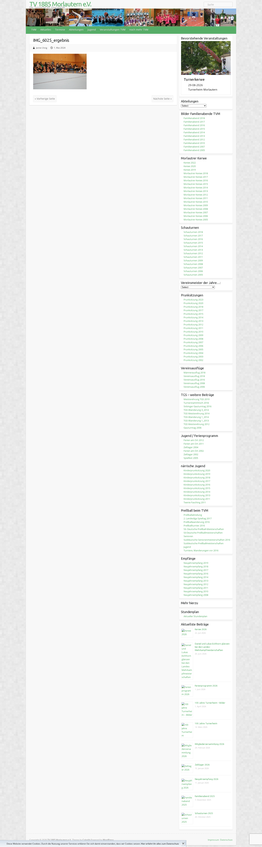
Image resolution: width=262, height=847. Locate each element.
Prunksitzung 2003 (193, 356)
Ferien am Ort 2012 (194, 440)
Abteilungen (76, 29)
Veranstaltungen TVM (112, 29)
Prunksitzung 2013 (193, 321)
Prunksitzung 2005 (193, 349)
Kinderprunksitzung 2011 (197, 498)
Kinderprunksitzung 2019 (197, 474)
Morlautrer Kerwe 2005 (196, 219)
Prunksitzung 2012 (193, 324)
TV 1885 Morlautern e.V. (60, 4)
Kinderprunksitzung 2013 (197, 495)
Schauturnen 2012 (193, 253)
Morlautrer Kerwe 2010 (196, 201)
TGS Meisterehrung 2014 (196, 413)
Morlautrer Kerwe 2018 (196, 173)
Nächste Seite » (162, 98)
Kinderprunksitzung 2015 (197, 488)
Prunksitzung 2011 (193, 328)
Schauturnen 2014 (193, 246)
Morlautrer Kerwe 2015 (196, 184)
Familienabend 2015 (194, 128)
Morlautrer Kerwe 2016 (196, 180)
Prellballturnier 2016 (194, 525)
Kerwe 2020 (190, 166)
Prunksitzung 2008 (193, 338)
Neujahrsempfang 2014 (196, 577)
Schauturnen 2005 (193, 274)
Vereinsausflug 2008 (194, 383)
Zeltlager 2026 (202, 765)
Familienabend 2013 (194, 136)
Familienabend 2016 (194, 125)
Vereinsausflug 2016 (194, 379)
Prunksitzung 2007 (193, 342)
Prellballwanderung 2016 (197, 522)
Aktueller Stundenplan (195, 616)
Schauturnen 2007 (193, 267)
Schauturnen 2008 (193, 264)
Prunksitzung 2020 (193, 303)
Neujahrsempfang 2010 (196, 591)
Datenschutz (226, 839)
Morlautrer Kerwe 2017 (196, 176)
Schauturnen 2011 (193, 256)
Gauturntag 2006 (192, 427)
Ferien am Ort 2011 (194, 443)
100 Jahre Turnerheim (206, 723)
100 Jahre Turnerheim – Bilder (210, 703)
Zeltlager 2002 (191, 454)
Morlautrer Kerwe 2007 (196, 212)
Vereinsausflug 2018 (194, 376)
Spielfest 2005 (191, 458)
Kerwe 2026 (201, 629)
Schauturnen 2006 (193, 271)
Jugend (92, 29)
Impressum (213, 839)
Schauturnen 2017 (193, 235)
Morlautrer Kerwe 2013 (196, 191)
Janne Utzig (41, 47)
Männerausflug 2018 (194, 372)
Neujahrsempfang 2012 (196, 584)
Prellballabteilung (193, 514)
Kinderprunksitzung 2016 (197, 484)
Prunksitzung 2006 (193, 345)
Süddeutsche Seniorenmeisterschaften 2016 (207, 539)
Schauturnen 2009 (193, 260)
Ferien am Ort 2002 (194, 450)
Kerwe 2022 (190, 162)
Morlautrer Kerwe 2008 (196, 208)
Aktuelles (45, 29)
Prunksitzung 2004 (193, 353)
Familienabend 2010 (194, 143)
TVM (33, 29)
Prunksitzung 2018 (193, 306)
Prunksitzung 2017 (193, 310)
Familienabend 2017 (194, 121)
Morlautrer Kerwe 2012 (196, 194)
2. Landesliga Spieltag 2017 (198, 518)
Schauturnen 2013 (193, 249)
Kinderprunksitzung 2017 (197, 481)
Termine (60, 29)
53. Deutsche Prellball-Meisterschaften (204, 529)
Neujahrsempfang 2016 (196, 573)
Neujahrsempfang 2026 (206, 779)
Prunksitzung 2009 (193, 335)
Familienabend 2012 (194, 139)
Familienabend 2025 (205, 796)
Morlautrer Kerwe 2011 (196, 198)
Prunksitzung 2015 (193, 313)
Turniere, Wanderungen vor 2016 (201, 550)
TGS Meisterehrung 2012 (196, 424)
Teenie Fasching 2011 (195, 502)
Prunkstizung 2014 (193, 317)
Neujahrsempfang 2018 (196, 566)
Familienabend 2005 (194, 150)
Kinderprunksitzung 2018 (197, 477)
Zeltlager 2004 (191, 447)
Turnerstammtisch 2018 (196, 402)
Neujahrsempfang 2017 (196, 570)
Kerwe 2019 (190, 169)
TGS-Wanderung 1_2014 (196, 417)
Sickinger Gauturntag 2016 (197, 406)
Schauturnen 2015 (193, 242)
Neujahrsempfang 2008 (196, 595)
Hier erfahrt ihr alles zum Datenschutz (160, 843)
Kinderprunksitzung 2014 (197, 491)
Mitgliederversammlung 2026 (209, 744)
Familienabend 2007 (194, 146)
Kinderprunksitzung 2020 (197, 470)
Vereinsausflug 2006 (194, 386)
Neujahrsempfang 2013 (196, 580)
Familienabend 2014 (194, 132)
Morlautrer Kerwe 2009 (196, 205)
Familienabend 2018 (194, 118)
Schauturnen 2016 (193, 239)
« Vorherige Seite (45, 98)
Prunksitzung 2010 (193, 331)
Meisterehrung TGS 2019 (196, 399)
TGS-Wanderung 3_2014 (196, 409)
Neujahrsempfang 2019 (196, 562)
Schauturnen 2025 (204, 813)
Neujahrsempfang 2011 (196, 587)
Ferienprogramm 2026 (206, 686)
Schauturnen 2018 (193, 232)
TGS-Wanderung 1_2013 (196, 420)
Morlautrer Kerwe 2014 (196, 187)
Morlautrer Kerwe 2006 (196, 216)
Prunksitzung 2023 (193, 299)
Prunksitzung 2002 (193, 360)
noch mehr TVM (138, 29)
